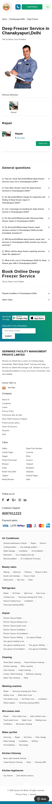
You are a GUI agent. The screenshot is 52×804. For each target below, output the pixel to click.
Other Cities (7, 300)
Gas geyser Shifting (37, 645)
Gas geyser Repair (34, 637)
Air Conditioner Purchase (30, 559)
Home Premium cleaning (34, 662)
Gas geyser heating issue (14, 641)
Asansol (29, 460)
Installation (23, 551)
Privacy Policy (8, 411)
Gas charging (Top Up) (25, 555)
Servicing (7, 737)
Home (4, 19)
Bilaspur (5, 464)
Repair (14, 112)
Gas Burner (8, 776)
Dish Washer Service (25, 776)
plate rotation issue (38, 716)
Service (43, 543)
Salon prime (8, 580)
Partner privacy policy (11, 423)
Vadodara (30, 472)
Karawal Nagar (32, 476)
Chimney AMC (40, 762)
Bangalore (30, 468)
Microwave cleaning (24, 724)
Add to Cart (43, 143)
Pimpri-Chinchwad (9, 460)
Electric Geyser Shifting (13, 637)
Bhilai (28, 456)
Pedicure (28, 572)
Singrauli (29, 464)
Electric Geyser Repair (12, 618)
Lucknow (29, 452)
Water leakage (9, 551)
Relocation (7, 555)
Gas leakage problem (29, 547)
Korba (4, 468)
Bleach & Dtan (41, 572)
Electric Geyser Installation (14, 630)
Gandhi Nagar (7, 452)
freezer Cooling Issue (12, 601)
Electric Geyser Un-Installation (16, 633)
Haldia (4, 448)
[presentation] (1, 104)
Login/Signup (32, 7)
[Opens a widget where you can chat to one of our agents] (41, 799)
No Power (16, 593)
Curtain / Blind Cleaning (13, 674)
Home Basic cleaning (12, 662)
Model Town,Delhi (9, 472)
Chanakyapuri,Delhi (17, 19)
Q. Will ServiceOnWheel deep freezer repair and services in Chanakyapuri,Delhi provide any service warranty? (24, 242)
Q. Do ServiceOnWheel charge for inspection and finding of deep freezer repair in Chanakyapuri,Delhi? (23, 200)
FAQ (4, 434)
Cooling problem (10, 547)
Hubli (28, 479)
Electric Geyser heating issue (15, 622)
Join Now (11, 387)
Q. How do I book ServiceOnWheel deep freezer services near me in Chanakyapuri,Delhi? (23, 180)
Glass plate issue (19, 716)
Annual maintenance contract (15, 543)
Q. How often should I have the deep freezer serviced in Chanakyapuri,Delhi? (21, 189)
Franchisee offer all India (12, 415)
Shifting (34, 741)
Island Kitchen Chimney (13, 762)
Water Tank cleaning (11, 678)
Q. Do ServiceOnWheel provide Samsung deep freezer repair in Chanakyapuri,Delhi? (22, 219)
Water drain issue (25, 695)
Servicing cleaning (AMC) (13, 605)
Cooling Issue (9, 597)
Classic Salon (29, 576)
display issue (9, 695)
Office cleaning (27, 666)
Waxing (6, 572)
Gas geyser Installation (38, 649)
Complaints (6, 403)
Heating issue (41, 720)
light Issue (28, 593)
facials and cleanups (12, 576)
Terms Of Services (9, 427)
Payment (5, 430)
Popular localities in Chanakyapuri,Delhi (19, 293)
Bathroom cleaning (34, 674)
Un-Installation (37, 551)
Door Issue (41, 593)
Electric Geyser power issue (15, 626)
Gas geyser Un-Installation (14, 649)
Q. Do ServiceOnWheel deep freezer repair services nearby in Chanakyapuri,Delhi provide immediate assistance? (22, 230)
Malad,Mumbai (8, 479)
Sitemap (33, 794)
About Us (6, 400)
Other (30, 580)
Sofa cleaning (9, 670)
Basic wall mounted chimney (15, 758)
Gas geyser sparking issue (14, 645)
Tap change (23, 745)
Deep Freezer (32, 19)
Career (4, 407)
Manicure (17, 572)
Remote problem (10, 559)
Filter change (40, 737)
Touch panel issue (11, 720)
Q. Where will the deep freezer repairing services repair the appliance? (23, 252)
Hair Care (21, 580)
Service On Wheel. (21, 790)
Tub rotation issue (10, 699)
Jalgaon (5, 476)
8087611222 (11, 513)
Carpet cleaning (24, 670)
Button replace (9, 703)
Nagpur (5, 456)
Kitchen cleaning (10, 666)
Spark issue (27, 720)
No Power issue (28, 699)
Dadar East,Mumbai (34, 448)
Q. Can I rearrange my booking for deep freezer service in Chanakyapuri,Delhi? (23, 210)
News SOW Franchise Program (14, 419)
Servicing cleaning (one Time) (30, 597)
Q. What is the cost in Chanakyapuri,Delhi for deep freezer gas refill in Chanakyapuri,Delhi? (24, 261)
